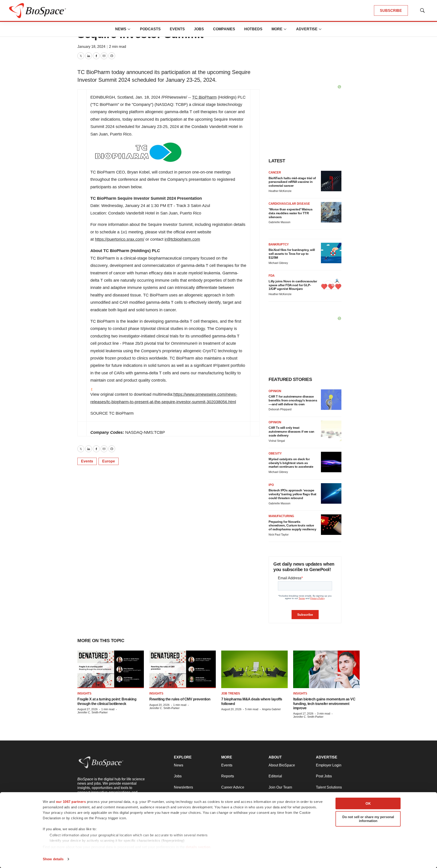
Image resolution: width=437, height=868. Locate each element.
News (120, 29)
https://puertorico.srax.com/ (119, 239)
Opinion (275, 391)
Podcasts (150, 29)
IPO (271, 485)
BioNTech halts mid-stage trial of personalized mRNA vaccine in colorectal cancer (292, 182)
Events (177, 29)
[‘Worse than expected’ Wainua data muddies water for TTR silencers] (331, 212)
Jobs (199, 29)
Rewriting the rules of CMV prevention (180, 699)
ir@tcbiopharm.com (182, 239)
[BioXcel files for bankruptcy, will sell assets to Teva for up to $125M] (331, 253)
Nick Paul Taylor (279, 534)
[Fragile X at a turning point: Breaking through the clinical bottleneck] (110, 669)
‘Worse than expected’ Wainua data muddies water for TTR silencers (290, 213)
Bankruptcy (279, 244)
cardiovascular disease (289, 203)
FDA (271, 275)
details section (198, 847)
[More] (129, 29)
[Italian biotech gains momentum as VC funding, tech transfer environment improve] (326, 669)
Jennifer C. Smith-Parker (92, 712)
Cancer (275, 172)
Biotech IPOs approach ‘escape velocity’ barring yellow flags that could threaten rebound (292, 494)
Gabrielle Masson (279, 222)
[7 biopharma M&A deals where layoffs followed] (254, 669)
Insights (84, 693)
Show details (53, 859)
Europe (108, 461)
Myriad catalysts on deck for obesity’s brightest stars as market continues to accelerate (291, 463)
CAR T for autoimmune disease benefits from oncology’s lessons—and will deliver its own (293, 400)
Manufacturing (281, 516)
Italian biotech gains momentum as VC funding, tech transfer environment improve (324, 703)
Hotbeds (253, 29)
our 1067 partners (71, 802)
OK (368, 803)
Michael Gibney (278, 263)
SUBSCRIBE (391, 11)
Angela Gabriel (271, 709)
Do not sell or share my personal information (368, 819)
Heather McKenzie (280, 191)
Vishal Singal (277, 440)
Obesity (275, 453)
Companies (224, 29)
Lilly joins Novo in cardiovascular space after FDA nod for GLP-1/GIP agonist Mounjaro (293, 285)
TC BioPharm (204, 97)
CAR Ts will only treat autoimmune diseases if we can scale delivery (291, 431)
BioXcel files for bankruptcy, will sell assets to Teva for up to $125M (292, 253)
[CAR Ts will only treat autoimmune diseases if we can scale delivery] (331, 431)
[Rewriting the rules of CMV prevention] (182, 669)
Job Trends (230, 693)
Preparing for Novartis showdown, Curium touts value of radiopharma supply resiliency (292, 525)
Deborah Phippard (280, 409)
